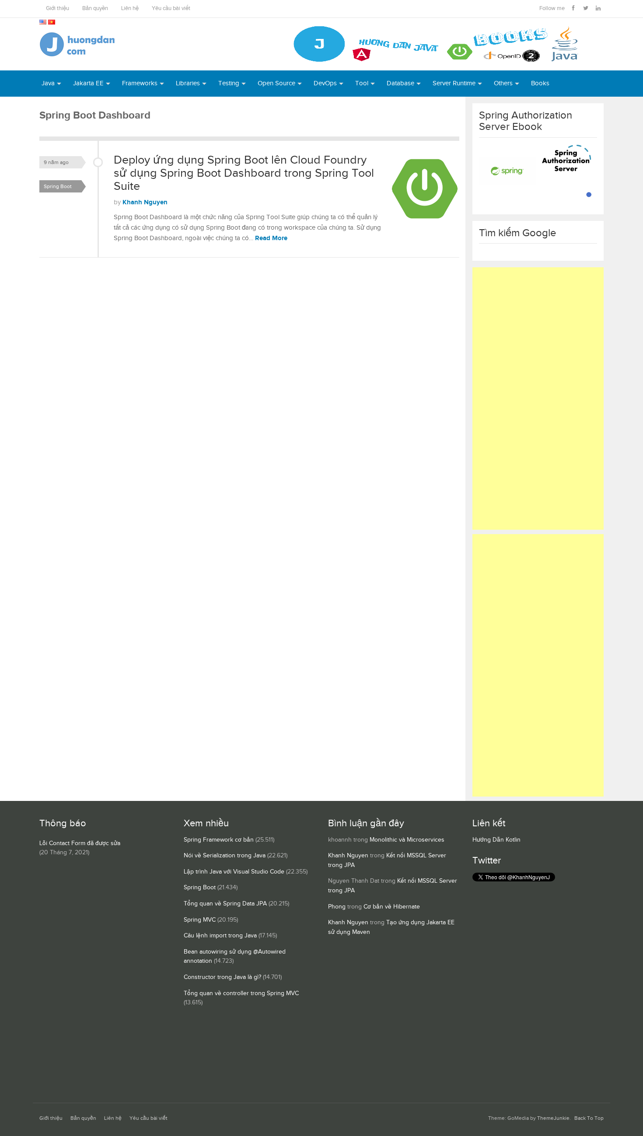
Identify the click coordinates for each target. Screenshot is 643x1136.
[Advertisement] (538, 398)
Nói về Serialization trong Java (225, 855)
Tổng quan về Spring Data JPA (225, 903)
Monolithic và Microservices (407, 839)
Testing (228, 83)
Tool (361, 83)
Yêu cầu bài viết (171, 8)
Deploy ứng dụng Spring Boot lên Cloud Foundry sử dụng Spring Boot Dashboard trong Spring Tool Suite (244, 173)
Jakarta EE (88, 83)
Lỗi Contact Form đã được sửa (79, 843)
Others (503, 83)
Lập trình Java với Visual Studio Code (234, 871)
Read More (271, 238)
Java (48, 83)
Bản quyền (95, 8)
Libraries (188, 83)
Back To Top (589, 1118)
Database (400, 83)
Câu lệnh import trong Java (220, 935)
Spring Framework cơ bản (219, 839)
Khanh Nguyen (145, 202)
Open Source (276, 83)
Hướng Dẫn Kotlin (496, 839)
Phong (337, 906)
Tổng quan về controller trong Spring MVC (241, 993)
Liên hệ (130, 8)
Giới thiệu (57, 8)
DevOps (325, 83)
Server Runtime (454, 83)
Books (540, 83)
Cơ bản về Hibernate (391, 906)
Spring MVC (200, 919)
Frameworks (139, 83)
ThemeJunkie (553, 1118)
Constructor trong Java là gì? (222, 977)
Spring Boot (58, 186)
